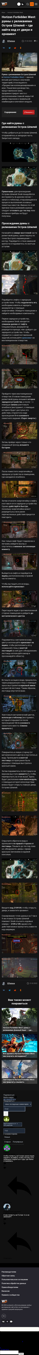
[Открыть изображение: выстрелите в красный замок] (19, 703)
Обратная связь (8, 1276)
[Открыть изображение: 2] (19, 176)
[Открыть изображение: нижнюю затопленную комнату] (19, 561)
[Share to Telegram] (9, 48)
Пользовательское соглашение (15, 1279)
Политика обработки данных (14, 1283)
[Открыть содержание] (32, 4)
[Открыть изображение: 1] (19, 152)
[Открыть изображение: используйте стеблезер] (19, 740)
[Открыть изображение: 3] (19, 260)
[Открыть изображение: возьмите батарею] (19, 460)
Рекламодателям (9, 1272)
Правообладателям (10, 1287)
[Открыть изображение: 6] (19, 379)
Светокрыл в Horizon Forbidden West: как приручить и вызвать (19, 1081)
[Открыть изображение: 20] (19, 893)
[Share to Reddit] (15, 48)
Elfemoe (11, 41)
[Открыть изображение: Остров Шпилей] (19, 62)
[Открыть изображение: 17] (19, 801)
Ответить (5, 1350)
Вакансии (6, 1291)
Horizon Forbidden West (15, 12)
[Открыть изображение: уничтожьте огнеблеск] (19, 430)
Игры (3, 12)
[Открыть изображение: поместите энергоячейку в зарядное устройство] (19, 489)
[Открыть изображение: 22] (19, 968)
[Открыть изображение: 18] (19, 826)
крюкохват (27, 338)
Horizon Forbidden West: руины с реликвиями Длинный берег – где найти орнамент (17, 1029)
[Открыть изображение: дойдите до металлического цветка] (19, 628)
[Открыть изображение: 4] (19, 285)
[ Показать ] (28, 112)
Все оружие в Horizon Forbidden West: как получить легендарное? (19, 1055)
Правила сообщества (11, 1295)
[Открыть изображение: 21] (19, 943)
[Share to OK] (21, 48)
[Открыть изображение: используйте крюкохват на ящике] (19, 668)
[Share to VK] (4, 48)
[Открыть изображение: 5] (19, 354)
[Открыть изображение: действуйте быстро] (19, 529)
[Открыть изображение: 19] (19, 868)
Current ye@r (9, 1127)
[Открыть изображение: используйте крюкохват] (19, 599)
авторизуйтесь (9, 1099)
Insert (21, 1354)
